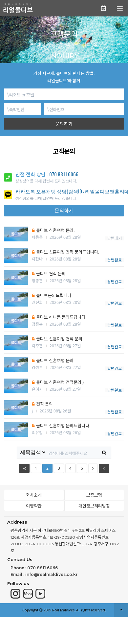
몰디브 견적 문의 (51, 274)
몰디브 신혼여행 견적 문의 (59, 339)
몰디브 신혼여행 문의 (55, 360)
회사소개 (34, 495)
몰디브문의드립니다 (54, 295)
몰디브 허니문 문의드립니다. (61, 317)
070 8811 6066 (63, 174)
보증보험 (94, 495)
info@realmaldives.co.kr (51, 574)
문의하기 (64, 124)
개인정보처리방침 (94, 506)
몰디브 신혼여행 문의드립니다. (63, 426)
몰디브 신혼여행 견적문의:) (60, 382)
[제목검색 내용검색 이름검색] (32, 452)
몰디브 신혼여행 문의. (55, 230)
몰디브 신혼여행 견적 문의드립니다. (67, 252)
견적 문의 (44, 404)
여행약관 (34, 506)
